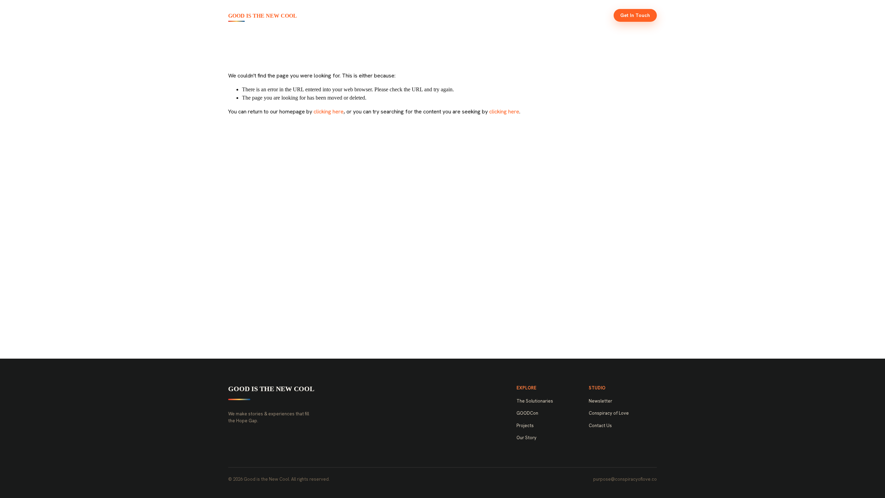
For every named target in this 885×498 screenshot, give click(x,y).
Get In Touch (635, 15)
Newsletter (586, 15)
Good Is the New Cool (262, 16)
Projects (512, 15)
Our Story (548, 15)
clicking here (329, 111)
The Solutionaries (429, 15)
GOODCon (476, 15)
